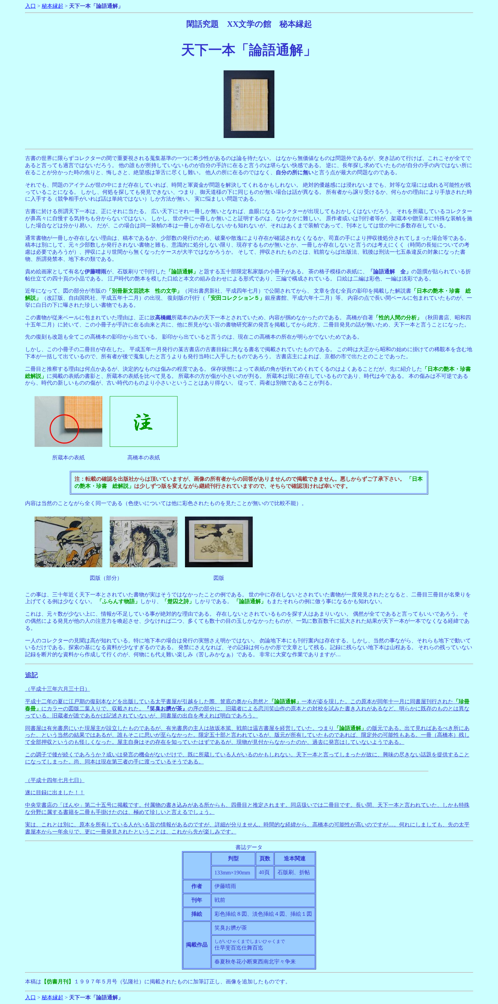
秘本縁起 (52, 6)
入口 (30, 6)
